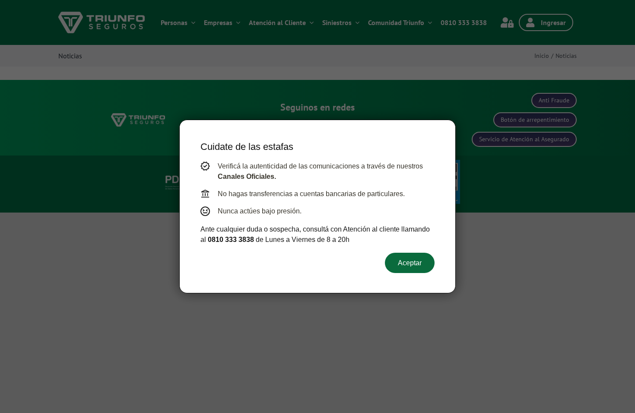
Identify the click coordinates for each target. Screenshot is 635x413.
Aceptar (410, 263)
